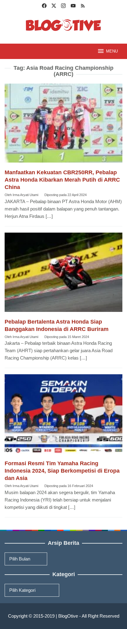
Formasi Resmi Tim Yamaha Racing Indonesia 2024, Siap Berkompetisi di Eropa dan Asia (62, 470)
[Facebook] (44, 6)
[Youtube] (73, 6)
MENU (112, 51)
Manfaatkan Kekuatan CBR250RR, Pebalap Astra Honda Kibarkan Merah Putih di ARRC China (62, 179)
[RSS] (83, 6)
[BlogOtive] (63, 24)
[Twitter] (54, 6)
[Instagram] (63, 6)
